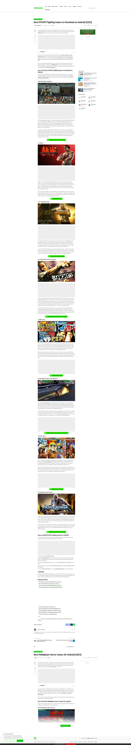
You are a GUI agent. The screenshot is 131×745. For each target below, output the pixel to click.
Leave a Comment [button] (70, 646)
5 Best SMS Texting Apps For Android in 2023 (47, 606)
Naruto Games (44, 618)
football (39, 56)
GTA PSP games (59, 57)
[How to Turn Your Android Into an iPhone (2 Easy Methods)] (80, 90)
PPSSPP (48, 618)
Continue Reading (65, 725)
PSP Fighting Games (69, 618)
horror (71, 55)
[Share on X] (89, 25)
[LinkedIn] (74, 629)
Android (36, 19)
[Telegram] (83, 109)
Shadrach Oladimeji (38, 25)
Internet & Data (86, 80)
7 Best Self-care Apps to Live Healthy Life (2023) (48, 614)
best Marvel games (46, 402)
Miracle (36, 657)
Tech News (85, 86)
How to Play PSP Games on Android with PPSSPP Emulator (50, 587)
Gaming (40, 19)
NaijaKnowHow (55, 64)
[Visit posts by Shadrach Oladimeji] (35, 629)
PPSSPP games (41, 32)
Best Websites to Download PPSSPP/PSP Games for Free (50, 581)
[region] (13, 737)
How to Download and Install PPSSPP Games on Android (50, 585)
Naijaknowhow (41, 694)
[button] (88, 8)
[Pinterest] (83, 101)
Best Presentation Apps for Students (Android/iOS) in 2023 (49, 608)
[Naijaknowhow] (38, 8)
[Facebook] (83, 97)
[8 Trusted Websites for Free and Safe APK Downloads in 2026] (80, 74)
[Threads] (95, 738)
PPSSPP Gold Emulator (50, 67)
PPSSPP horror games (66, 693)
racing (43, 56)
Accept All (20, 740)
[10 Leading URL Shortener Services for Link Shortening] (80, 79)
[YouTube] (88, 738)
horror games (53, 666)
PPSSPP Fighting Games (54, 618)
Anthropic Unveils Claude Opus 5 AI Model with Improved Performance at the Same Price (90, 83)
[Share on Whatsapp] (90, 25)
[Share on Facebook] (87, 25)
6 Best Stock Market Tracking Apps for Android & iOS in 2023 (50, 610)
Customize (6, 740)
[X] (92, 97)
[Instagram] (92, 101)
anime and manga (48, 461)
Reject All (13, 740)
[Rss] (96, 738)
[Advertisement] (65, 14)
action (63, 55)
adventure (67, 55)
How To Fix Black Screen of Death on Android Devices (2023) (50, 612)
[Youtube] (83, 105)
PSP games (39, 620)
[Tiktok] (92, 105)
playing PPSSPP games (59, 568)
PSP (64, 618)
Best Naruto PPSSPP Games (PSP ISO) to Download (49, 583)
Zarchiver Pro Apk (50, 556)
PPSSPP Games (61, 618)
